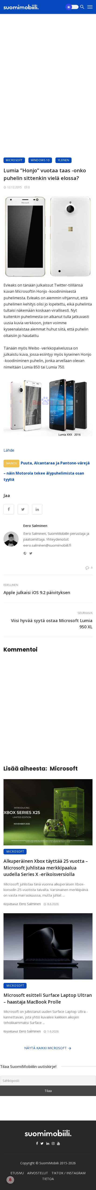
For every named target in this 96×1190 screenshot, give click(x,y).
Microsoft (14, 160)
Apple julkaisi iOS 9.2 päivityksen (36, 592)
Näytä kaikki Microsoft (45, 1048)
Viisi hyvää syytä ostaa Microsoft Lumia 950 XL (52, 624)
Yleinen (63, 160)
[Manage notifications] (10, 1180)
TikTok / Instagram (68, 1173)
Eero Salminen (35, 525)
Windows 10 (40, 160)
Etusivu (17, 1173)
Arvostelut (37, 1173)
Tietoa (48, 1179)
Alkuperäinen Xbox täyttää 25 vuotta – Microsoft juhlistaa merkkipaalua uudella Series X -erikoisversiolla (45, 867)
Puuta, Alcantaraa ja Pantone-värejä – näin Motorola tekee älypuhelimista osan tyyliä (46, 471)
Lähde (8, 450)
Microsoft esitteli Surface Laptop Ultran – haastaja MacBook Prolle (47, 998)
